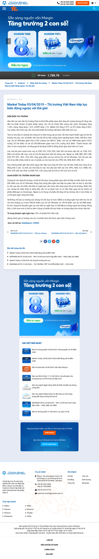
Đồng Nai (85, 483)
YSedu (29, 516)
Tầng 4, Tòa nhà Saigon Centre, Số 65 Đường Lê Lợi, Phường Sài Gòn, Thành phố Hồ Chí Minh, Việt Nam (49, 478)
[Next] (90, 41)
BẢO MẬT (49, 554)
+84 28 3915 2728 (44, 490)
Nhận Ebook (49, 433)
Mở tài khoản (83, 3)
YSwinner (30, 509)
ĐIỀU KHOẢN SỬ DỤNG (49, 545)
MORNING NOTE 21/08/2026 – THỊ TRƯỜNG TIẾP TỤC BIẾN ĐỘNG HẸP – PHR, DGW (41, 264)
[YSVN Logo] (16, 3)
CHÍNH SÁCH (50, 550)
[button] (93, 3)
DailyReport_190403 (30, 223)
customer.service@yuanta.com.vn (50, 493)
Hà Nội (70, 476)
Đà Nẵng (71, 480)
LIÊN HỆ (49, 540)
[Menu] (4, 8)
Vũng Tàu (71, 483)
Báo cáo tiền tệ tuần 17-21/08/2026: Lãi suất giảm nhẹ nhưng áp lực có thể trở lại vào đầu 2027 (52, 377)
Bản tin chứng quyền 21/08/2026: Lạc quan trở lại (50, 412)
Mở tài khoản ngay (49, 444)
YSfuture (7, 513)
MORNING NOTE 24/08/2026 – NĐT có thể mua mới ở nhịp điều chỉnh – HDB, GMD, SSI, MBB (54, 404)
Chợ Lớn (85, 476)
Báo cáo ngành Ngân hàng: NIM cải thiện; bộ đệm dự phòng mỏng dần (54, 386)
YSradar (30, 513)
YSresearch (8, 516)
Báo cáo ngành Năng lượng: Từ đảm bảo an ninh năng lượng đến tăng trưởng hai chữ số (52, 395)
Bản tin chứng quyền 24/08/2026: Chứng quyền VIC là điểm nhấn (54, 351)
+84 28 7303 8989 (67, 4)
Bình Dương (86, 480)
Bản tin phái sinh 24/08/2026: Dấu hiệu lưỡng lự (50, 367)
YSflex (29, 506)
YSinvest (7, 509)
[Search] (94, 8)
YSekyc (6, 506)
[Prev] (8, 41)
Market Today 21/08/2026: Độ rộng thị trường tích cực (30, 260)
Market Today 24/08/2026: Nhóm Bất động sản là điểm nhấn (52, 359)
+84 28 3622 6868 (67, 2)
